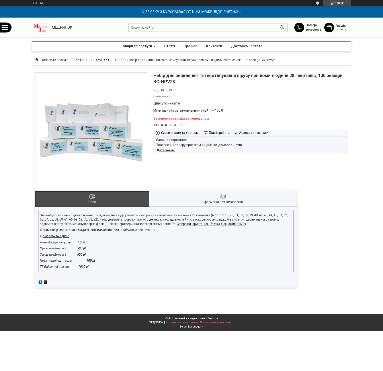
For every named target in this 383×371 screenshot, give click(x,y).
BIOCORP (119, 60)
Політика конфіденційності (217, 322)
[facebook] (40, 283)
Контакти (214, 46)
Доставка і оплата (246, 46)
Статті (169, 46)
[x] (45, 283)
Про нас (190, 46)
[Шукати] (282, 28)
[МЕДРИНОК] (41, 27)
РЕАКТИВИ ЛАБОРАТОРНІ (90, 60)
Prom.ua (213, 318)
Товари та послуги (136, 46)
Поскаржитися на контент (182, 322)
